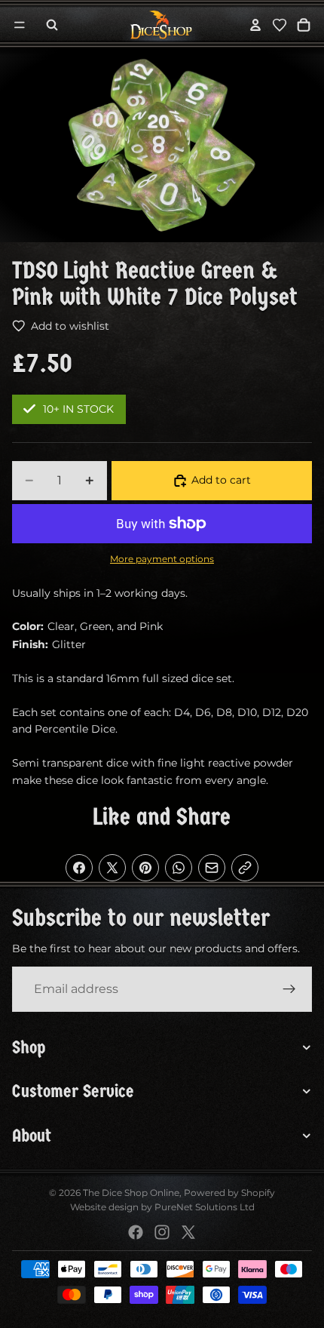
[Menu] (19, 25)
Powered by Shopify (229, 1192)
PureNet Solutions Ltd (204, 1207)
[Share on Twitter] (112, 867)
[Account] (255, 25)
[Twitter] (188, 1232)
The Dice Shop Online (131, 1192)
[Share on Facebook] (79, 867)
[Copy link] (244, 867)
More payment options (162, 559)
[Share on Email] (211, 867)
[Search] (52, 25)
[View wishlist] (279, 24)
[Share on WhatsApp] (178, 867)
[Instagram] (162, 1232)
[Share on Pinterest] (145, 867)
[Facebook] (136, 1232)
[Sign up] (289, 989)
